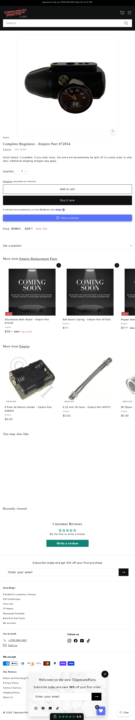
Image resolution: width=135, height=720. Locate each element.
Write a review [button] (67, 543)
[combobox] (67, 23)
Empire (7, 149)
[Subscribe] (96, 697)
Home (6, 137)
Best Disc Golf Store (14, 618)
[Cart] (122, 13)
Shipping (7, 181)
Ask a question (12, 245)
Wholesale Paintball (13, 613)
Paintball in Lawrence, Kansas (19, 594)
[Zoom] (113, 131)
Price (6, 228)
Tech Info (8, 604)
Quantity (8, 171)
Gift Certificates (11, 599)
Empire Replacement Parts (38, 258)
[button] (67, 218)
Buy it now (67, 200)
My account (9, 623)
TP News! (8, 608)
